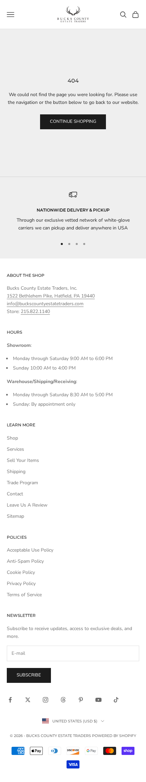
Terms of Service (24, 594)
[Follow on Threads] (63, 699)
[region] (73, 211)
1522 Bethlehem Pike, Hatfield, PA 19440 (51, 296)
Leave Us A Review (27, 505)
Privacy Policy (21, 583)
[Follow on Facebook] (10, 699)
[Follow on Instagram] (45, 699)
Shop (12, 438)
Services (15, 449)
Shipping (16, 471)
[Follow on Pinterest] (80, 699)
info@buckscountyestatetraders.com (45, 303)
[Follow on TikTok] (116, 699)
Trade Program (22, 482)
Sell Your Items (23, 460)
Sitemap (15, 516)
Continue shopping (73, 121)
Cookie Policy (21, 572)
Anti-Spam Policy (25, 561)
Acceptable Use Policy (30, 550)
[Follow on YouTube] (98, 699)
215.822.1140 (35, 311)
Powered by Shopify (114, 735)
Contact (15, 494)
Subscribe (29, 675)
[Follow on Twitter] (27, 699)
